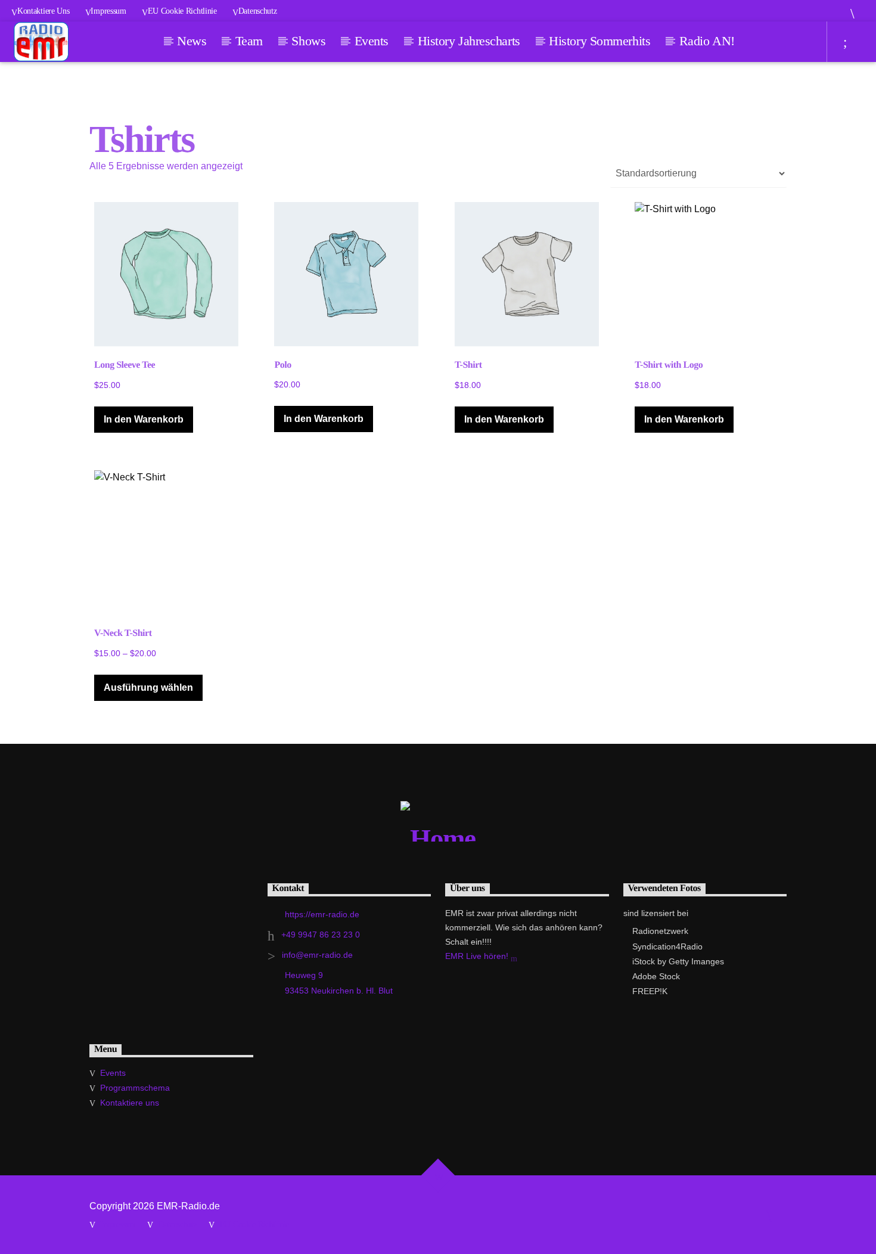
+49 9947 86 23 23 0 (320, 934)
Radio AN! (707, 40)
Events (372, 40)
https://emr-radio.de (322, 914)
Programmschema (135, 1087)
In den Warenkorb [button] (144, 419)
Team (249, 40)
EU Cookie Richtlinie (182, 10)
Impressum (108, 10)
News (191, 40)
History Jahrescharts (469, 40)
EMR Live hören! (478, 956)
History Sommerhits (599, 40)
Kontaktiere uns (43, 10)
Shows (308, 40)
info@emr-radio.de (317, 955)
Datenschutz (257, 10)
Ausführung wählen (148, 687)
